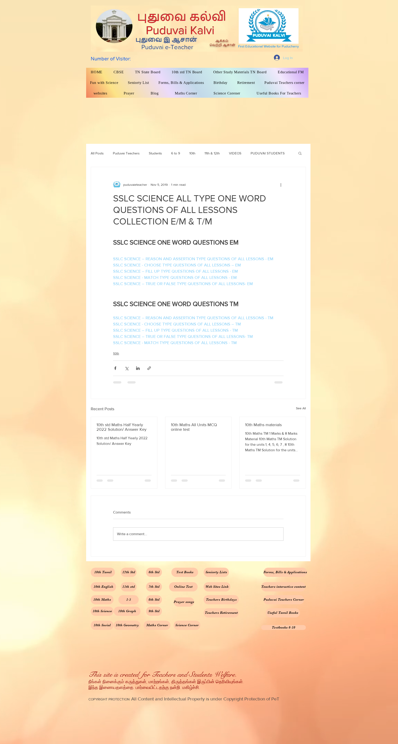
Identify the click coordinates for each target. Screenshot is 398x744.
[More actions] (281, 184)
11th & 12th (212, 153)
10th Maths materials (263, 424)
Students (155, 153)
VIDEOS (235, 153)
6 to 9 (175, 153)
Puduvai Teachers (126, 153)
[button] (300, 153)
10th (192, 153)
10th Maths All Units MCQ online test (194, 427)
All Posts (97, 153)
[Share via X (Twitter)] (126, 368)
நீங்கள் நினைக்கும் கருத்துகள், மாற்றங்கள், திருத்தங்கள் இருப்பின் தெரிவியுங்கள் (165, 682)
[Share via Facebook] (115, 368)
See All (301, 408)
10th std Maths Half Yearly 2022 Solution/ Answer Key (121, 427)
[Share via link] (149, 368)
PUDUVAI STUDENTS (268, 153)
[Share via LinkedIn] (138, 368)
